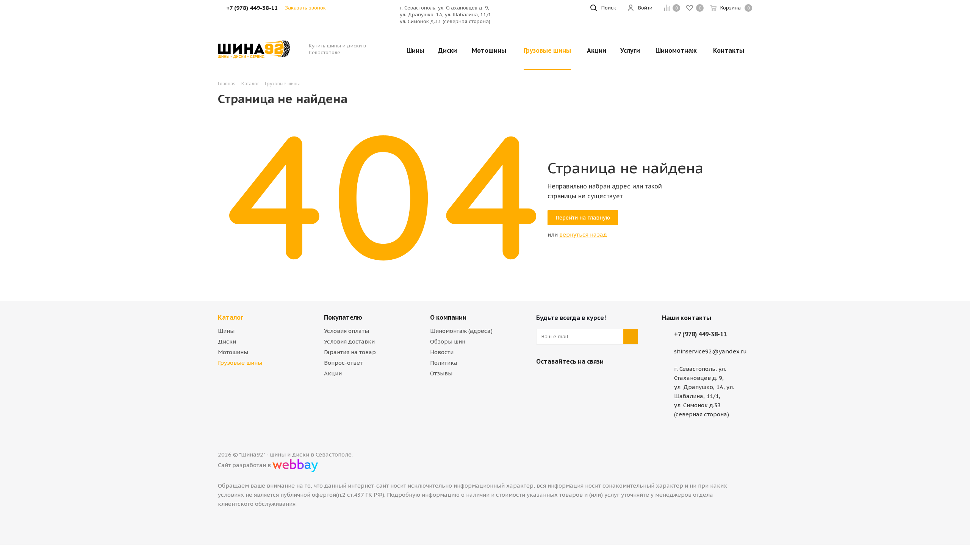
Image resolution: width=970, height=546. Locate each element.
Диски (227, 341)
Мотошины (233, 352)
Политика (443, 362)
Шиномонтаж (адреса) (461, 330)
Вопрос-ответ (343, 362)
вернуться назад (583, 234)
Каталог (230, 317)
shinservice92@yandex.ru (710, 351)
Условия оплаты (346, 330)
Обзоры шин (447, 341)
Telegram (562, 379)
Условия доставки (349, 341)
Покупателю (343, 317)
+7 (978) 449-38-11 (700, 334)
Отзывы (441, 373)
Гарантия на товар (350, 352)
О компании (448, 317)
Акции (333, 373)
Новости (442, 352)
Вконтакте (543, 379)
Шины (226, 330)
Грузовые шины (240, 362)
